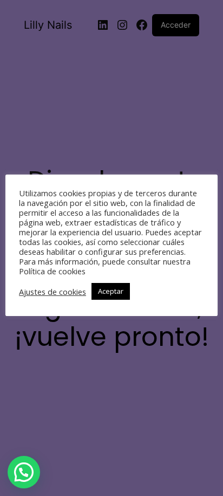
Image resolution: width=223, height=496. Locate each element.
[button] (24, 472)
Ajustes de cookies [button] (52, 292)
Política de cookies (52, 271)
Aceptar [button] (110, 291)
